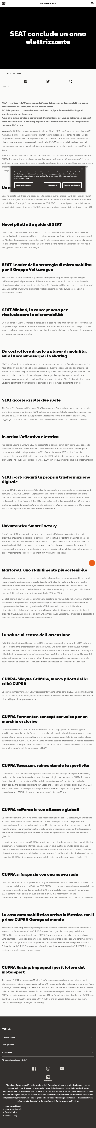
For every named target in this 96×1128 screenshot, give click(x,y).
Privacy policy (11, 1115)
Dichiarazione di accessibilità (14, 1060)
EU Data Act (7, 1052)
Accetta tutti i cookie (72, 185)
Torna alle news (14, 73)
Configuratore (8, 1045)
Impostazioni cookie (23, 185)
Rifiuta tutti (52, 185)
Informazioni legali (13, 1106)
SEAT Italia (6, 1029)
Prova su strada (8, 1037)
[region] (48, 179)
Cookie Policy (11, 1112)
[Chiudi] (82, 168)
